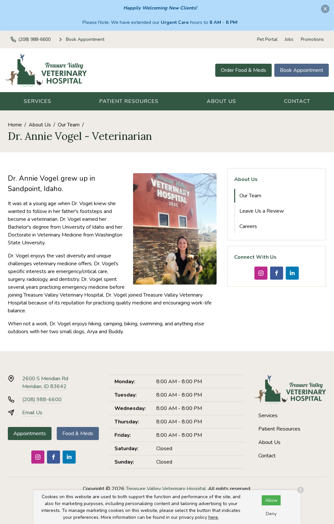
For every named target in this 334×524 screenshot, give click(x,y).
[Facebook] (276, 273)
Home (15, 124)
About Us (221, 101)
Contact (297, 101)
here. (213, 517)
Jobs (289, 39)
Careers (248, 226)
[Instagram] (260, 273)
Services (37, 101)
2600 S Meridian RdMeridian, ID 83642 (45, 382)
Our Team (69, 124)
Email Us (32, 412)
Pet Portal (267, 39)
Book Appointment (301, 70)
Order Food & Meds (243, 70)
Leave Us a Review (261, 211)
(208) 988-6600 (42, 399)
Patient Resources (129, 101)
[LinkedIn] (292, 273)
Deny (271, 514)
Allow (271, 500)
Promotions (312, 39)
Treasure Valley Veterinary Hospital (166, 488)
